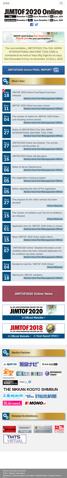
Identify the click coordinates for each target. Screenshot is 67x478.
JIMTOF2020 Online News (33, 293)
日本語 (6, 3)
